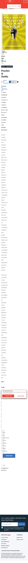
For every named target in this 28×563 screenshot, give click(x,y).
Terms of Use (19, 537)
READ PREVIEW (4, 52)
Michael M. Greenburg (5, 82)
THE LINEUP (3, 543)
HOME (3, 66)
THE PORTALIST (4, 547)
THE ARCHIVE (4, 539)
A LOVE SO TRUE (4, 537)
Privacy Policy (20, 539)
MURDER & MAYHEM (5, 545)
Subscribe (25, 1)
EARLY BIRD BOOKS (5, 541)
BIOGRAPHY (9, 66)
